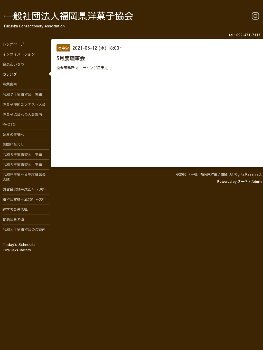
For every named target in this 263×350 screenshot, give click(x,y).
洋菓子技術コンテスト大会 (24, 104)
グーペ (243, 181)
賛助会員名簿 (13, 219)
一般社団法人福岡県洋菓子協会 (68, 15)
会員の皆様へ (13, 134)
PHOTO (9, 124)
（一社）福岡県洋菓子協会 (207, 174)
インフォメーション (19, 54)
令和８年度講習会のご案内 (24, 229)
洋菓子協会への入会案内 (22, 114)
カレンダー (12, 74)
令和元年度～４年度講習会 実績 (26, 177)
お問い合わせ (13, 144)
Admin (256, 181)
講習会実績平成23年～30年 (25, 189)
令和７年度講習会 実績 (22, 94)
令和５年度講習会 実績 (22, 164)
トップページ (13, 44)
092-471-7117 (248, 34)
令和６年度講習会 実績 (22, 154)
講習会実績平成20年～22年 (25, 199)
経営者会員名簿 (15, 209)
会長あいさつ (13, 64)
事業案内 (10, 84)
